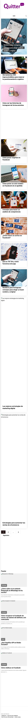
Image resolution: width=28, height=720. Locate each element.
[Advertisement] (14, 125)
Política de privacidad (7, 717)
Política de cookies (12, 715)
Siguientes (6, 535)
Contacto (3, 715)
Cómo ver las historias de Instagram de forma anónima (13, 104)
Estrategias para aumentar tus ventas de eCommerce (14, 524)
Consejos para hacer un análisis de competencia (11, 211)
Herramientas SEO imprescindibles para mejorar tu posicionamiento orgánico (13, 77)
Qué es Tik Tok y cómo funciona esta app (11, 262)
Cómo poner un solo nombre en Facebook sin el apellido (13, 185)
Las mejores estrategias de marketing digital (13, 407)
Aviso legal (18, 717)
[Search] (26, 16)
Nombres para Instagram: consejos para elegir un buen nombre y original (13, 47)
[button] (14, 16)
